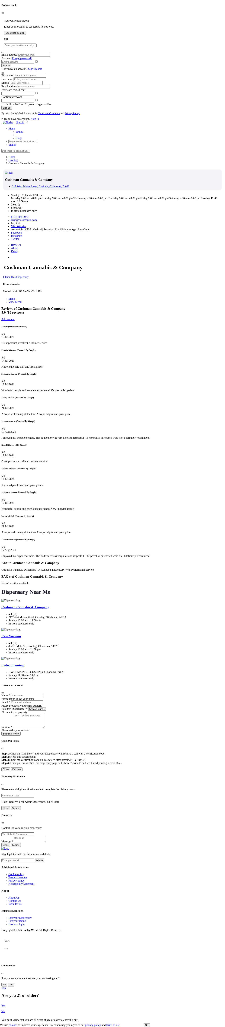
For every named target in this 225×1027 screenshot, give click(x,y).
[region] (112, 955)
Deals (14, 251)
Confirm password (11, 96)
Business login (16, 924)
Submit (15, 808)
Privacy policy (16, 880)
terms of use (113, 1024)
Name (5, 695)
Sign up (7, 108)
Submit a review (11, 733)
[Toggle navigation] (1, 123)
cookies (13, 1024)
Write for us (14, 903)
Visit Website (18, 226)
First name (7, 75)
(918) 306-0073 (19, 216)
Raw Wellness (11, 636)
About (14, 248)
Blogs (18, 138)
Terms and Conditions (49, 113)
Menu (11, 298)
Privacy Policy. (72, 113)
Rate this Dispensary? (14, 708)
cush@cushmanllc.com (24, 219)
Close (6, 769)
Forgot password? (22, 58)
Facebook (16, 232)
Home (11, 156)
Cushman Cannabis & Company (25, 607)
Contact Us (14, 900)
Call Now (16, 769)
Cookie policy (16, 874)
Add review (8, 319)
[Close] (2, 13)
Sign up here (35, 68)
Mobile (5, 82)
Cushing (13, 160)
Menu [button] (11, 128)
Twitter (15, 238)
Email (5, 702)
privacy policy (93, 1024)
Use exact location (14, 33)
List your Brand (17, 920)
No (4, 984)
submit (39, 860)
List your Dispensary (20, 917)
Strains (19, 131)
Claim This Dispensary (16, 276)
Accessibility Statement (21, 883)
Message (7, 841)
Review (6, 727)
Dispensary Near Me (25, 592)
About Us (13, 897)
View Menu (15, 301)
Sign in (6, 65)
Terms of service (17, 877)
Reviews (16, 244)
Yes (11, 984)
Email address (9, 54)
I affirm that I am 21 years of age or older (28, 104)
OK (146, 1025)
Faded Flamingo (13, 665)
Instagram (16, 235)
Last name (7, 79)
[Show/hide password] (36, 61)
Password (6, 58)
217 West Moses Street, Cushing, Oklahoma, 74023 (40, 186)
